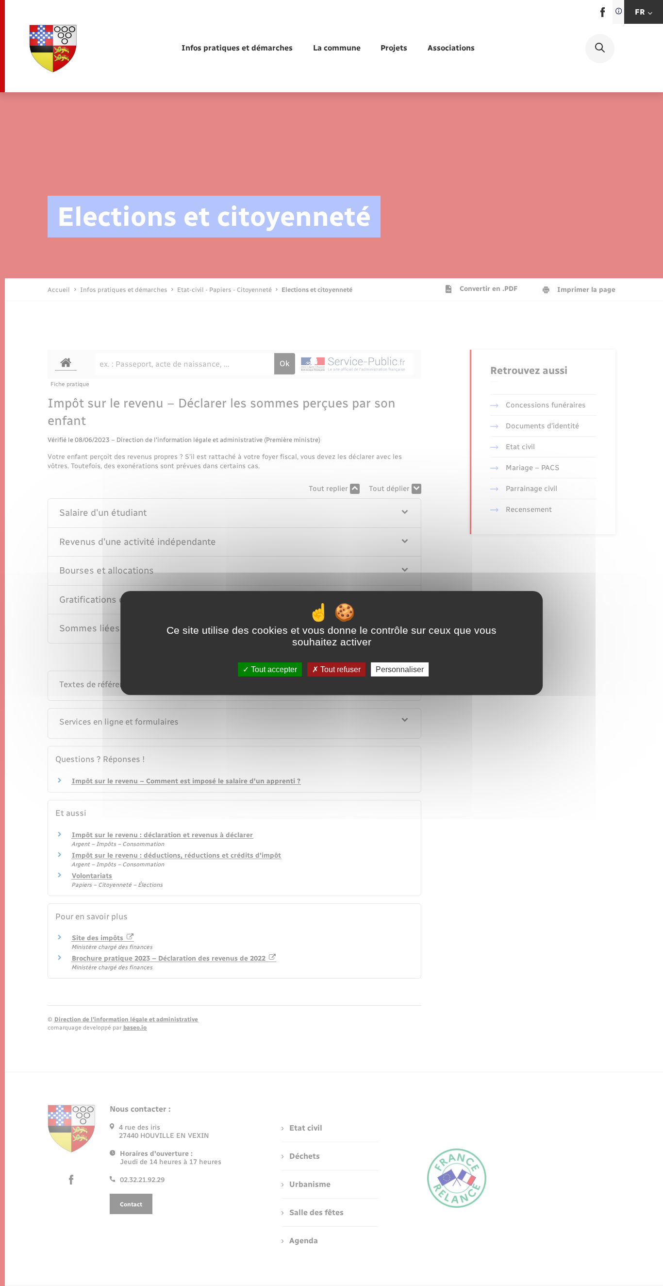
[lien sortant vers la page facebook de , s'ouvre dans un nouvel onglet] (602, 15)
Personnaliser (400, 669)
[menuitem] (237, 48)
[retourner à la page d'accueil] (53, 48)
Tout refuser (339, 669)
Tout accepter (273, 669)
